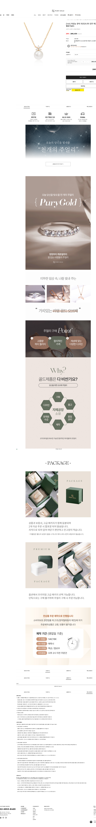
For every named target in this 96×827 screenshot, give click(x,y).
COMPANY (23, 808)
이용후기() (48, 106)
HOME (68, 19)
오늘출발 (64, 15)
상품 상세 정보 (27, 106)
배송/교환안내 (89, 106)
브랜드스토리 (35, 814)
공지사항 (34, 810)
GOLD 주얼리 (76, 19)
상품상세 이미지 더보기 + (58, 164)
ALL (35, 15)
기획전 (7, 15)
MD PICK (50, 15)
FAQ (33, 817)
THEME (56, 15)
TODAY (71, 19)
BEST (44, 15)
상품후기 (34, 811)
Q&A (34, 816)
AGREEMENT (24, 810)
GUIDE (22, 811)
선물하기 (71, 15)
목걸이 (81, 19)
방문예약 (34, 819)
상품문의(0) (68, 106)
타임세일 (79, 15)
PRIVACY (23, 813)
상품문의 (34, 813)
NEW (39, 15)
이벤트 (12, 15)
